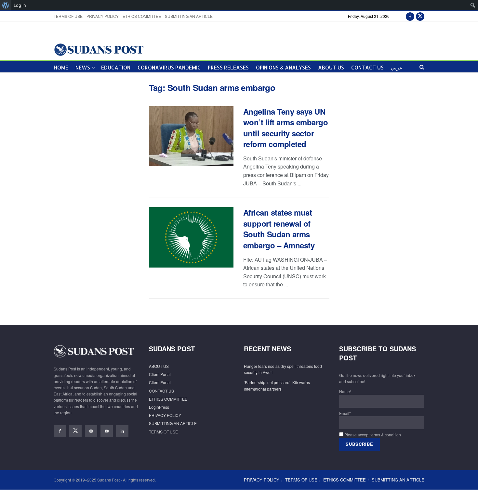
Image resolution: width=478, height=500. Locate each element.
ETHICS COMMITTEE (142, 16)
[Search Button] (421, 66)
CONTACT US (367, 67)
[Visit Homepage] (99, 49)
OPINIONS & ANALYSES (283, 67)
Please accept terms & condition (372, 434)
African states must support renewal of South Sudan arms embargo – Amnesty (279, 229)
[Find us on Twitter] (420, 16)
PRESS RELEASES (228, 67)
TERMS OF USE (68, 16)
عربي (397, 67)
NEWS (82, 67)
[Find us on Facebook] (410, 16)
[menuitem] (5, 5)
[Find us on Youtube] (106, 431)
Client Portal (160, 374)
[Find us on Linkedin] (122, 431)
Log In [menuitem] (20, 5)
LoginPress (159, 407)
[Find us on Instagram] (91, 431)
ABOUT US (331, 67)
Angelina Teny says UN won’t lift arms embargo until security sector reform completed (285, 128)
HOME (61, 67)
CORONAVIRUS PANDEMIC (169, 67)
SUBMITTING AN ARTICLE (189, 16)
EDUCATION (115, 67)
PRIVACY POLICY (102, 16)
